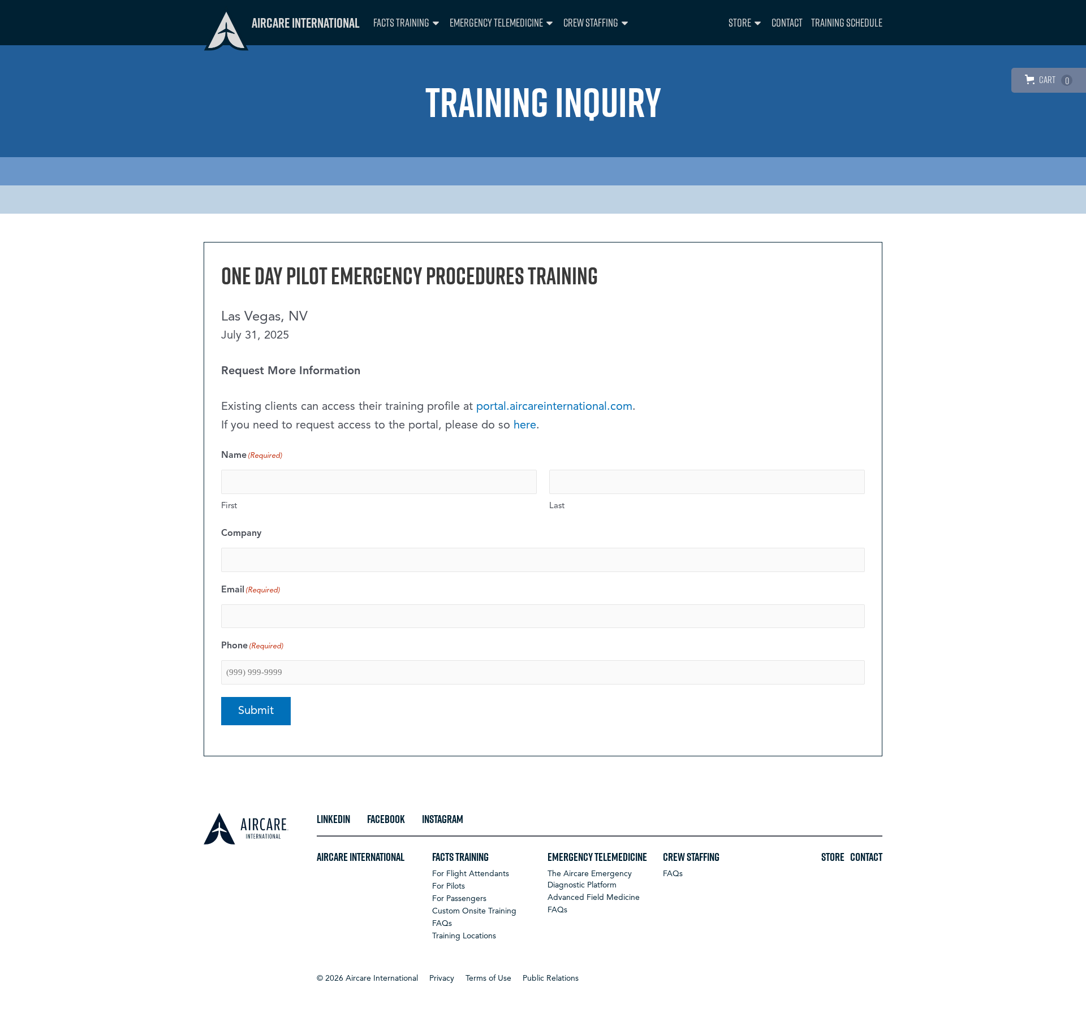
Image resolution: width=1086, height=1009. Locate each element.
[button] (367, 978)
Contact (787, 22)
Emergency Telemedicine (496, 22)
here (525, 425)
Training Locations (464, 936)
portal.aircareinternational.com (554, 407)
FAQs (442, 924)
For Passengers (459, 899)
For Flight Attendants (470, 874)
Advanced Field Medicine (594, 898)
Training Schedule (846, 22)
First (229, 506)
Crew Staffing (590, 22)
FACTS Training (401, 22)
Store (740, 22)
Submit (256, 711)
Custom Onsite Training (474, 911)
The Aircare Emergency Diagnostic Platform (590, 879)
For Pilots (448, 886)
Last (556, 506)
